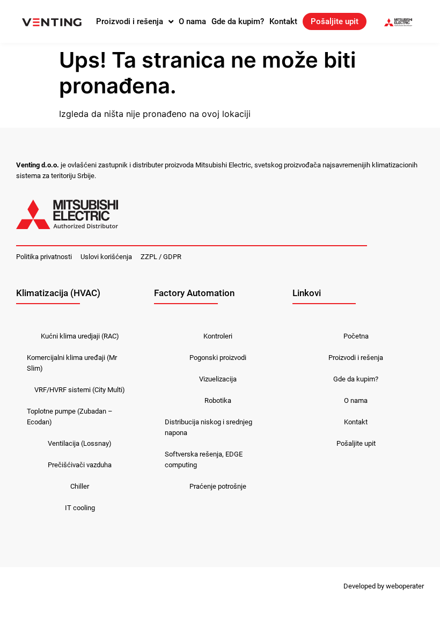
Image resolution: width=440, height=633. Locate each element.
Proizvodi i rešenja (129, 21)
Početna (356, 336)
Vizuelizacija (218, 379)
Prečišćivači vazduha (80, 465)
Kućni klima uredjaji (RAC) (80, 336)
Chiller (79, 486)
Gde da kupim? (237, 21)
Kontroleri (217, 336)
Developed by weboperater (383, 586)
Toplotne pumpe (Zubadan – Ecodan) (70, 416)
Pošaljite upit (334, 21)
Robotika (217, 400)
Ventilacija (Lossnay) (80, 443)
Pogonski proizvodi (217, 358)
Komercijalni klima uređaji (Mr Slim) (72, 363)
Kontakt (283, 21)
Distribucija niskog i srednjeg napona (208, 427)
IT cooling (80, 508)
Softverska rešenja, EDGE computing (204, 459)
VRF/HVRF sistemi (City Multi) (79, 390)
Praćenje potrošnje (217, 486)
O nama (192, 21)
